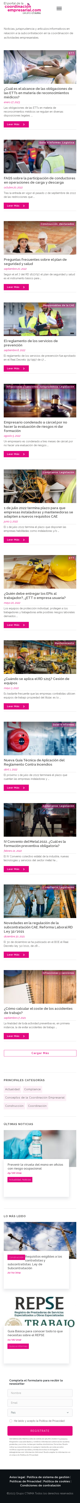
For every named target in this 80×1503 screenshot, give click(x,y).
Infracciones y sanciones (22, 386)
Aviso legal (17, 1477)
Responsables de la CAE (58, 305)
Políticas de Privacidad (25, 1481)
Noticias (26, 1179)
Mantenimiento (64, 643)
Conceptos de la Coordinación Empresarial (35, 1097)
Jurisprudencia (49, 386)
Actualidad (12, 1089)
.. (31, 115)
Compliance (50, 472)
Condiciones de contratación (40, 1485)
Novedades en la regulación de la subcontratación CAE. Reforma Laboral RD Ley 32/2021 (38, 927)
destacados (66, 224)
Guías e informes (50, 142)
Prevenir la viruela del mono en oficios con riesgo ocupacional (35, 1166)
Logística (68, 142)
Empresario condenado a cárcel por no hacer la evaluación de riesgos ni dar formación (35, 426)
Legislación (67, 386)
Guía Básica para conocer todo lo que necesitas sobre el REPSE (35, 1333)
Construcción (49, 224)
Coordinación (37, 1105)
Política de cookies (56, 1481)
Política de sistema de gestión (48, 1477)
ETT (71, 53)
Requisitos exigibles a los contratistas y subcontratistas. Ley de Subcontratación (35, 1262)
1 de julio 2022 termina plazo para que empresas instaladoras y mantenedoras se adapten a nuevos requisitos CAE (38, 512)
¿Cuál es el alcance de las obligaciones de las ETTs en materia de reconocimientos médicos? (38, 93)
